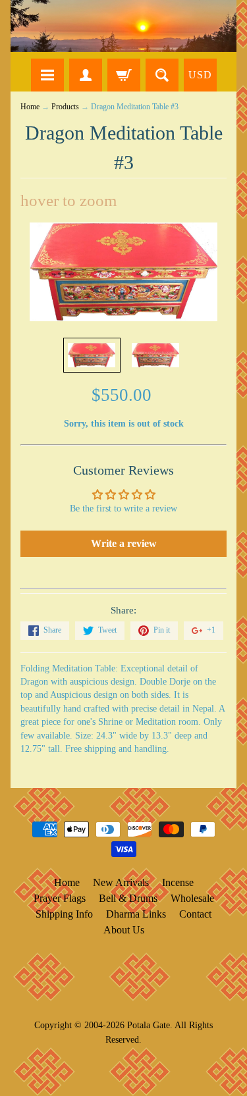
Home (30, 107)
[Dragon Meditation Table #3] (92, 355)
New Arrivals (121, 882)
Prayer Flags (60, 898)
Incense (178, 882)
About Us (123, 929)
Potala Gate (148, 1025)
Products (65, 107)
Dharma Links (136, 914)
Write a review (124, 543)
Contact (195, 914)
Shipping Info (64, 914)
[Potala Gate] (123, 26)
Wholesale (192, 898)
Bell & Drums (128, 898)
